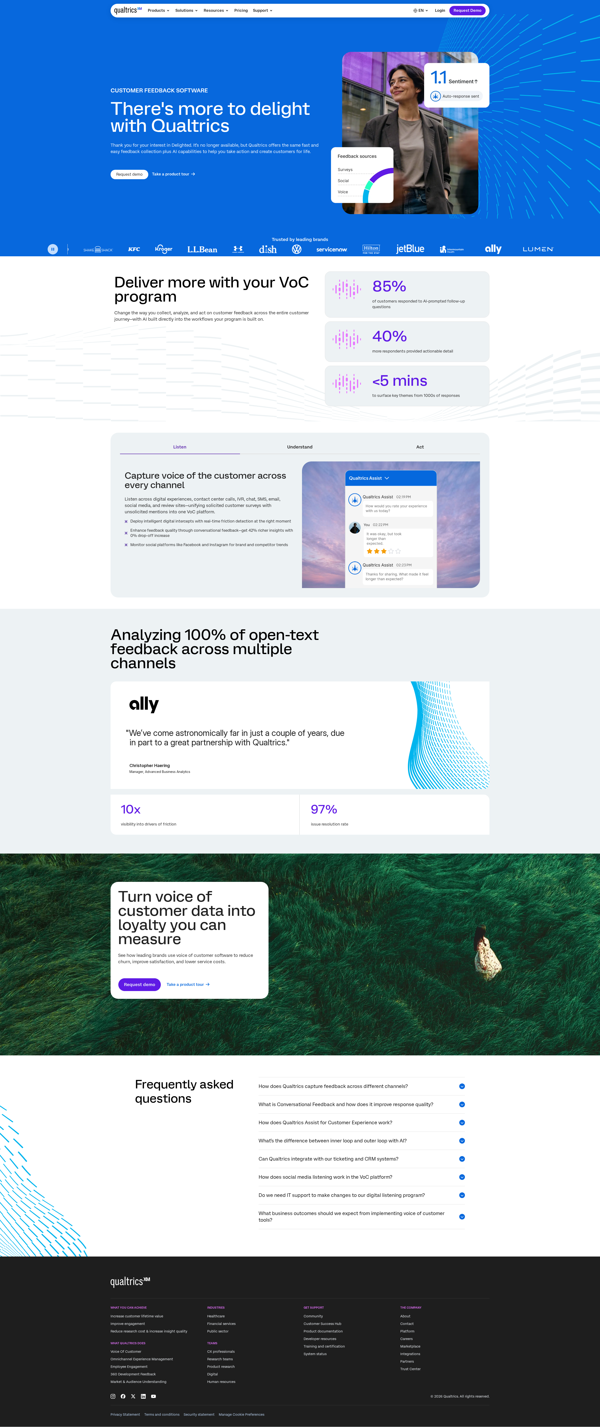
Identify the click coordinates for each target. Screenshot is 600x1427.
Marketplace (410, 1346)
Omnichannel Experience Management (142, 1359)
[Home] (128, 10)
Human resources (221, 1382)
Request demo (129, 174)
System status (315, 1354)
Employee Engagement (129, 1367)
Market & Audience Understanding (138, 1382)
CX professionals (221, 1351)
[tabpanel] (300, 524)
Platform (407, 1331)
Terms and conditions (161, 1414)
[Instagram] (113, 1396)
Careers (406, 1339)
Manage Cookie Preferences (241, 1414)
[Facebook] (123, 1396)
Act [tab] (420, 446)
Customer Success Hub (322, 1324)
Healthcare (216, 1316)
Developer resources (320, 1339)
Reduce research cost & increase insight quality (149, 1331)
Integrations (410, 1354)
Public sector (217, 1331)
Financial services (221, 1324)
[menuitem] (159, 10)
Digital (212, 1374)
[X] (133, 1396)
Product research (221, 1367)
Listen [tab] (179, 446)
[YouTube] (153, 1396)
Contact (407, 1324)
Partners (407, 1361)
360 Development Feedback (133, 1374)
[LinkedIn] (143, 1396)
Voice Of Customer (126, 1351)
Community (313, 1316)
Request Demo (467, 10)
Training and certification (324, 1346)
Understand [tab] (300, 446)
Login (440, 10)
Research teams (220, 1359)
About (405, 1316)
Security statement (199, 1414)
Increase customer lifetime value (137, 1316)
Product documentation (323, 1331)
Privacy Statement (125, 1414)
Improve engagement (128, 1324)
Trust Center (410, 1369)
